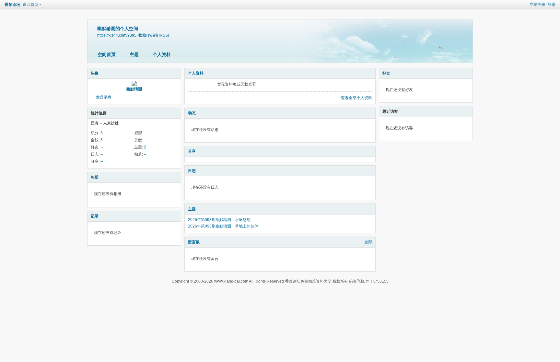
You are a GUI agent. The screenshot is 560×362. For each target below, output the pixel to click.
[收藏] (142, 35)
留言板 (194, 242)
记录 (95, 216)
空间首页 (107, 54)
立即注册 (537, 4)
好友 (386, 73)
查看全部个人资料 (356, 98)
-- (145, 133)
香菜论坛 (12, 4)
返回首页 (30, 4)
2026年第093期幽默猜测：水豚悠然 (219, 219)
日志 (192, 171)
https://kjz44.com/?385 (116, 35)
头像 (95, 73)
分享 (192, 151)
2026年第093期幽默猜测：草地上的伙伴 (223, 226)
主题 (134, 54)
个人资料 (162, 54)
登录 (551, 4)
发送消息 (103, 97)
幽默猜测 (134, 89)
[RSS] (164, 35)
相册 (95, 177)
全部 (368, 242)
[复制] (153, 35)
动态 (192, 113)
